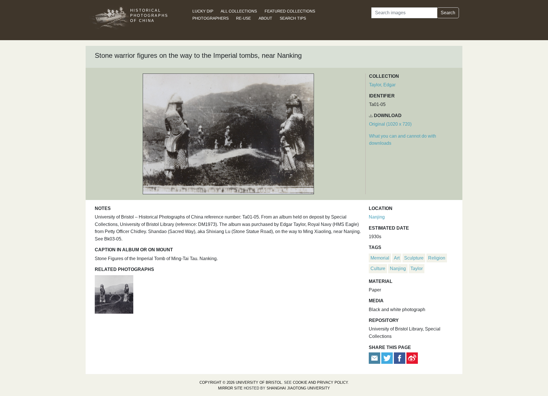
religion (436, 258)
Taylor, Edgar (382, 84)
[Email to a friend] (375, 357)
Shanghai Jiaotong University (298, 388)
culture (377, 268)
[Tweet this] (387, 357)
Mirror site (230, 388)
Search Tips (293, 18)
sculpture (414, 258)
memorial (379, 258)
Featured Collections (290, 11)
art (397, 258)
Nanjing (377, 217)
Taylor (416, 268)
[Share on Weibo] (412, 357)
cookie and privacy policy (320, 382)
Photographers (210, 18)
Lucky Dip (202, 11)
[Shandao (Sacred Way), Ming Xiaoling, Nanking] (114, 293)
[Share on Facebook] (399, 357)
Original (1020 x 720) (390, 124)
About (265, 18)
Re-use (243, 18)
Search (448, 12)
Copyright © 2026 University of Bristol (241, 382)
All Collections (239, 11)
